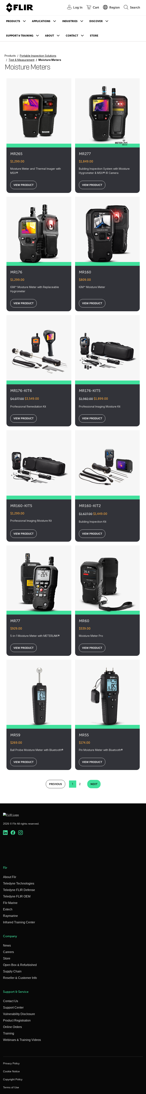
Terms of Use (11, 1087)
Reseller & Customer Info (20, 977)
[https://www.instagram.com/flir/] (20, 832)
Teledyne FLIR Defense (19, 890)
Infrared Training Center (19, 922)
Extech (7, 909)
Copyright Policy (12, 1079)
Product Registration (17, 1020)
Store (94, 35)
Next (93, 784)
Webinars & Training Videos (22, 1039)
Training (8, 1033)
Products (13, 21)
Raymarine (10, 915)
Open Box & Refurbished (20, 965)
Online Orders (12, 1027)
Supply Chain (12, 971)
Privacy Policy (11, 1063)
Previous (55, 784)
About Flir (9, 877)
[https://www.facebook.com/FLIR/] (13, 832)
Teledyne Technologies (18, 883)
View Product (23, 184)
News (7, 945)
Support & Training (19, 35)
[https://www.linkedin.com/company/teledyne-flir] (5, 832)
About (49, 35)
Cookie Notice (11, 1071)
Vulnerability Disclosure (19, 1014)
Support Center (13, 1007)
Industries (70, 21)
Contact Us (10, 1001)
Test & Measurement (21, 59)
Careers (8, 952)
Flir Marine (10, 903)
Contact (72, 35)
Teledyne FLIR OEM (16, 896)
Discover (96, 21)
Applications (41, 21)
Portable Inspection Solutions (38, 55)
